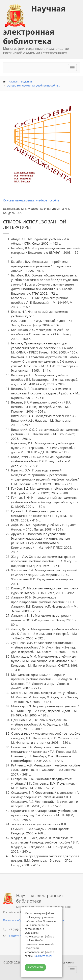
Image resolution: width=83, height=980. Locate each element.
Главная (12, 81)
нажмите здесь (43, 956)
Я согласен (35, 967)
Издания (26, 81)
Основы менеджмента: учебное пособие (31, 200)
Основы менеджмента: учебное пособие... (33, 85)
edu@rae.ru (17, 936)
